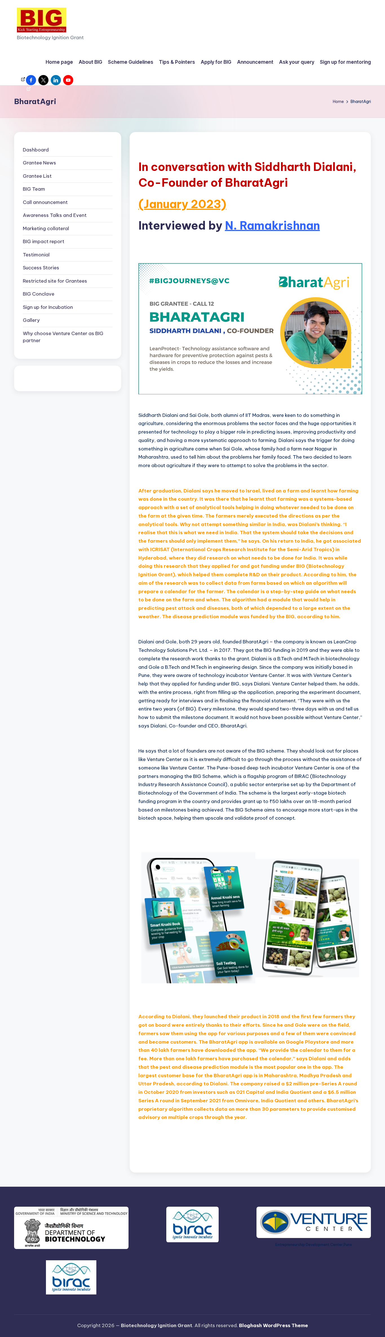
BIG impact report (43, 242)
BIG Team (34, 189)
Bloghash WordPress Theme (273, 1325)
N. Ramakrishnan (272, 225)
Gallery (31, 320)
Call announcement (45, 202)
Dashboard (36, 150)
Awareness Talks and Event (55, 215)
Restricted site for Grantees (55, 281)
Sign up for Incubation (48, 307)
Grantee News (39, 163)
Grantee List (37, 176)
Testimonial (36, 255)
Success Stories (41, 268)
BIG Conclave (38, 294)
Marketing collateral (46, 228)
